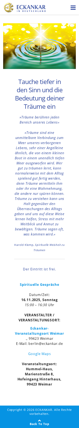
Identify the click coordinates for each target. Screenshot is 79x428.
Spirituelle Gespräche (39, 284)
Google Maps (39, 353)
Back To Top (39, 424)
